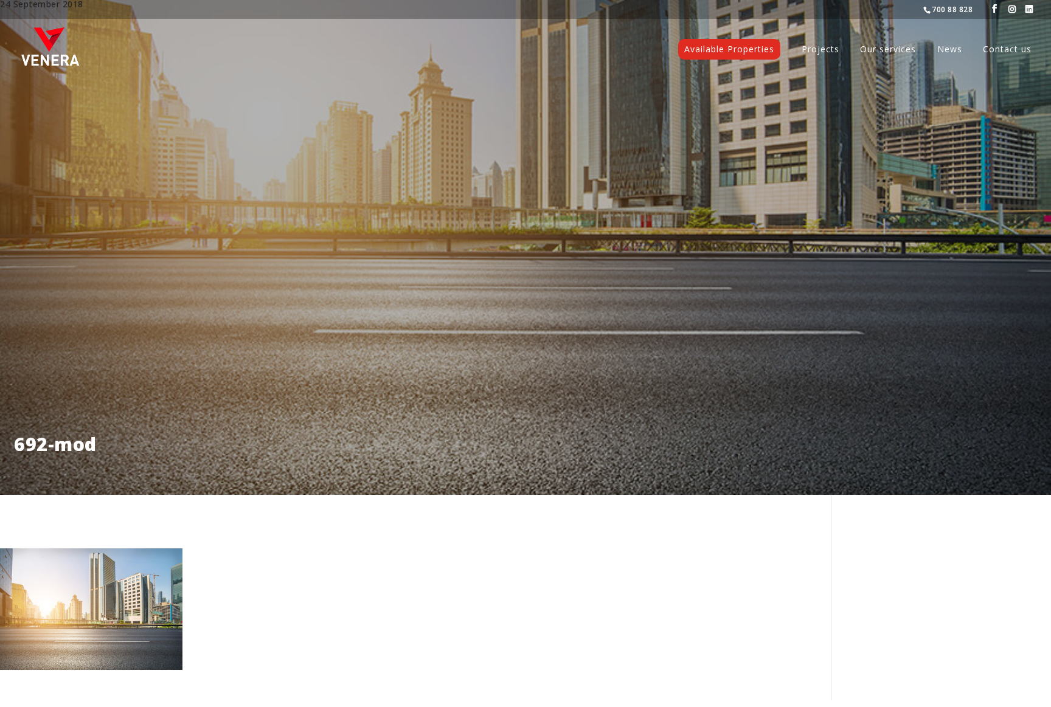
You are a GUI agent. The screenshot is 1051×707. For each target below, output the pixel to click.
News (949, 50)
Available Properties (729, 49)
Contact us (1007, 50)
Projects (820, 50)
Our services (888, 50)
